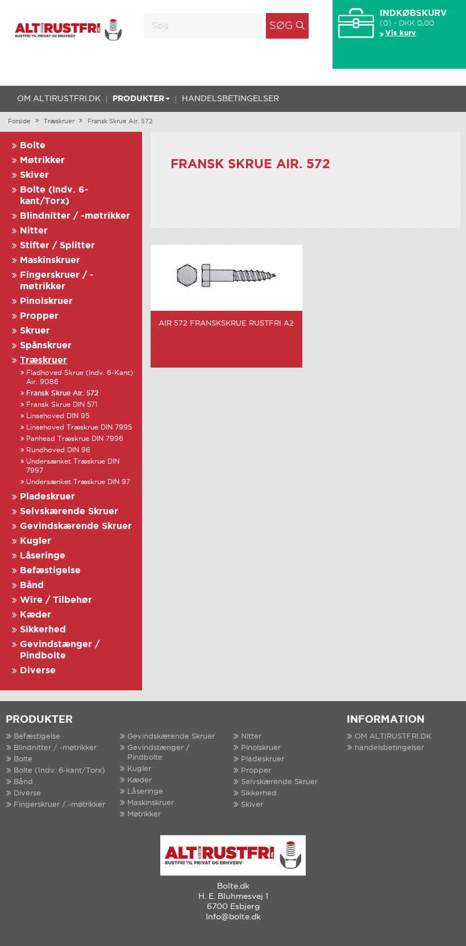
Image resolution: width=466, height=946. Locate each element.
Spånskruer (46, 345)
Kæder (35, 615)
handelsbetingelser (230, 98)
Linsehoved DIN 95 (57, 416)
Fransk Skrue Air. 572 (120, 121)
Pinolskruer (46, 301)
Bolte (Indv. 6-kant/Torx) (59, 771)
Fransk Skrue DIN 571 (61, 405)
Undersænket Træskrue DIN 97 (78, 482)
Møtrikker (42, 160)
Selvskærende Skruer (69, 511)
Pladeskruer (47, 497)
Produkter (138, 98)
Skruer (35, 331)
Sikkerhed (43, 630)
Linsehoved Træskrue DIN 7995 (79, 427)
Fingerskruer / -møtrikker (59, 805)
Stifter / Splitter (57, 245)
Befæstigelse (50, 570)
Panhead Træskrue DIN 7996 (74, 439)
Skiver (34, 175)
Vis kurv (400, 33)
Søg (281, 26)
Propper (39, 316)
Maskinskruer (50, 260)
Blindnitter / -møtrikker (75, 216)
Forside (19, 121)
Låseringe (42, 556)
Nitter (34, 231)
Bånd (32, 585)
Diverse (38, 670)
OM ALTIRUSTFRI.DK (59, 98)
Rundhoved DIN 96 (58, 450)
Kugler (35, 541)
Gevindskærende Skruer (76, 526)
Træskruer (59, 121)
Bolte (32, 145)
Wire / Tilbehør (56, 600)
